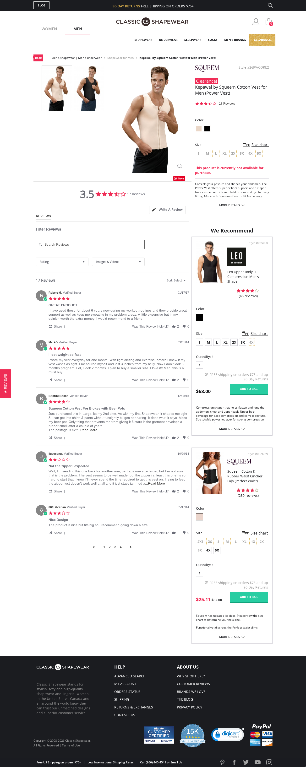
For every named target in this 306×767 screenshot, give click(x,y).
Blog (41, 5)
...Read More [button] (87, 430)
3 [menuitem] (115, 547)
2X (234, 342)
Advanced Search (130, 676)
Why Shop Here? (191, 676)
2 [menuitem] (110, 547)
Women (49, 29)
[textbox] (188, 282)
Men (77, 29)
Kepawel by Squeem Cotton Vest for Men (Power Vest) (177, 58)
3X (243, 342)
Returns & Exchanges (133, 707)
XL (226, 342)
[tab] (167, 210)
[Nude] (199, 516)
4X (208, 550)
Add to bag (249, 389)
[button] (58, 326)
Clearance (262, 40)
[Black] (199, 317)
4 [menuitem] (121, 547)
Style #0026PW (258, 454)
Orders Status (127, 691)
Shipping (121, 699)
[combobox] (62, 262)
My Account (125, 683)
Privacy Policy (189, 707)
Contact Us (124, 715)
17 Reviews (227, 103)
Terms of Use (71, 745)
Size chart (260, 144)
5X (217, 550)
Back (38, 58)
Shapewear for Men (120, 58)
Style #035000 (258, 243)
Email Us (176, 762)
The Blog (185, 699)
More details (229, 205)
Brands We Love (191, 691)
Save (181, 178)
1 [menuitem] (104, 547)
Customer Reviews (193, 683)
